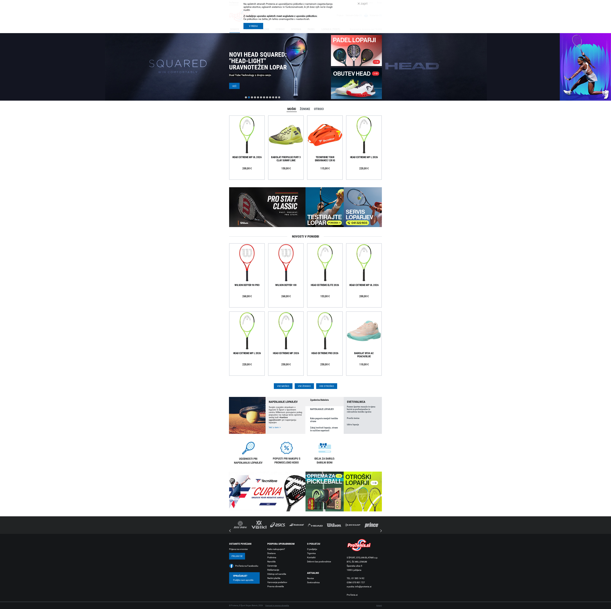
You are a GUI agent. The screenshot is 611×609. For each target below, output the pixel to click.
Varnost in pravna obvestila (277, 605)
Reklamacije (273, 570)
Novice (310, 578)
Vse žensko (304, 386)
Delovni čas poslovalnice (319, 561)
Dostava (271, 553)
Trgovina (311, 553)
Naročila (271, 561)
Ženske (305, 109)
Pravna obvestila (275, 586)
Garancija (272, 565)
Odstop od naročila (276, 574)
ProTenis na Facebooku (246, 566)
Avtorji (379, 605)
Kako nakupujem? (276, 549)
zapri (364, 3)
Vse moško (283, 386)
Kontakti (311, 557)
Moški (291, 109)
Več (234, 86)
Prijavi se (237, 556)
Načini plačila (273, 578)
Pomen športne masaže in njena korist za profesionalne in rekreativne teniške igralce (361, 409)
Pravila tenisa (353, 418)
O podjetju (312, 549)
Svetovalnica (313, 582)
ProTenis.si (352, 595)
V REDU (253, 26)
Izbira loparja (353, 424)
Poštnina (271, 557)
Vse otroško (326, 386)
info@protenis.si (363, 586)
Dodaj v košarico (249, 142)
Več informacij (249, 126)
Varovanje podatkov (277, 582)
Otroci (319, 109)
